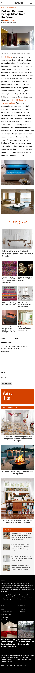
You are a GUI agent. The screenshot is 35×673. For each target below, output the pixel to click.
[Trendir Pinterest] (8, 398)
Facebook (23, 609)
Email (3, 378)
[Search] (2, 3)
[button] (17, 38)
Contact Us (4, 620)
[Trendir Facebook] (4, 398)
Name (3, 372)
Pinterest (22, 612)
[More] (31, 4)
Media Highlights (6, 614)
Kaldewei (8, 57)
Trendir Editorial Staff (9, 20)
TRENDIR (17, 3)
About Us (3, 609)
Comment (5, 351)
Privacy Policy (5, 617)
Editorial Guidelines (6, 612)
